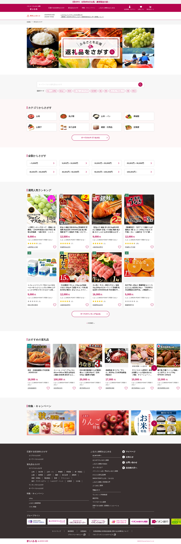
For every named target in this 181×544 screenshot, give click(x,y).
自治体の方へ (131, 468)
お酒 (33, 475)
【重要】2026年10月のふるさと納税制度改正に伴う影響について (82, 17)
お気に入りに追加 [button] (54, 246)
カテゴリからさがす (35, 468)
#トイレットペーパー (81, 91)
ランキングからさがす (36, 485)
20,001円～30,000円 (135, 163)
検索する (140, 84)
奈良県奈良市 (58, 388)
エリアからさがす (35, 455)
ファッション (65, 478)
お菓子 (49, 475)
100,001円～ (132, 172)
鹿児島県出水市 (85, 388)
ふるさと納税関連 (35, 503)
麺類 (56, 475)
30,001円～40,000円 (38, 172)
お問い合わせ (131, 462)
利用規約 (83, 531)
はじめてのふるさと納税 (101, 460)
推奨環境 (71, 531)
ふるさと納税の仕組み (100, 464)
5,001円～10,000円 (70, 163)
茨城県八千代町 (130, 247)
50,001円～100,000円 (103, 172)
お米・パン (50, 472)
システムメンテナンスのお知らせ (72, 15)
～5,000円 (33, 163)
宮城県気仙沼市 (65, 247)
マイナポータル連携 (99, 502)
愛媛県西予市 (129, 305)
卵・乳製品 (78, 472)
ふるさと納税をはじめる (107, 8)
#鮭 (100, 91)
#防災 (134, 91)
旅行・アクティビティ (39, 481)
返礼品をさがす (73, 8)
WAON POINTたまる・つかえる (103, 478)
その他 (78, 481)
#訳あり (62, 91)
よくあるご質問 (98, 485)
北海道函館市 (32, 388)
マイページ (130, 452)
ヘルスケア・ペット (56, 481)
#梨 (128, 91)
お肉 (33, 472)
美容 (55, 478)
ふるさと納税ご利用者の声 (101, 482)
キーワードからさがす (36, 459)
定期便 (69, 481)
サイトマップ (56, 531)
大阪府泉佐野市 (98, 247)
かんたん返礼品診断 (99, 475)
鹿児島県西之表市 (163, 388)
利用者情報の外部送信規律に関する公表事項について (111, 531)
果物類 (60, 472)
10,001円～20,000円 (103, 163)
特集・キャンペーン (88, 8)
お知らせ (129, 457)
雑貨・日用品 (36, 478)
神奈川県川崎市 (33, 305)
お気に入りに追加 (48, 388)
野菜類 (69, 472)
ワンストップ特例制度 (100, 494)
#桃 (106, 91)
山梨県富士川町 (33, 247)
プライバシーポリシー (75, 534)
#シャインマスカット (117, 91)
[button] (154, 368)
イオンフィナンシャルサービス (103, 534)
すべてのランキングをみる (90, 314)
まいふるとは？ (98, 467)
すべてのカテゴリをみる (90, 137)
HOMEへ (91, 323)
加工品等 (65, 475)
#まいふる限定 (51, 91)
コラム (31, 498)
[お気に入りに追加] (54, 246)
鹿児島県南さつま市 (138, 388)
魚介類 (40, 472)
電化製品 (47, 478)
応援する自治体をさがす (56, 8)
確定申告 (95, 498)
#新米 (69, 91)
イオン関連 (32, 507)
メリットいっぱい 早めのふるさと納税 (105, 471)
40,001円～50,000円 (70, 172)
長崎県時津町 (110, 388)
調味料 (74, 475)
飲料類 (40, 475)
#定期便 (93, 91)
